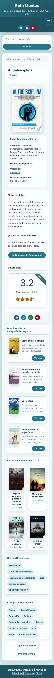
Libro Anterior (28, 645)
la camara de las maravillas (22, 578)
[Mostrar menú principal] (48, 21)
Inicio (9, 59)
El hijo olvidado (16, 542)
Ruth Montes (27, 5)
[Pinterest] (33, 28)
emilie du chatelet (17, 584)
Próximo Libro (25, 653)
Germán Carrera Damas (20, 571)
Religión (28, 616)
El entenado (15, 565)
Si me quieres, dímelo (33, 340)
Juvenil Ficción (28, 610)
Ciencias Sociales (28, 634)
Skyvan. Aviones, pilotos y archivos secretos (16, 499)
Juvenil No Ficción (18, 628)
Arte (34, 628)
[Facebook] (27, 28)
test (42, 578)
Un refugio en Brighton (37, 495)
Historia (39, 622)
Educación (14, 616)
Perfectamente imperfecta (30, 431)
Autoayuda (20, 59)
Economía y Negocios (19, 622)
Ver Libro (38, 358)
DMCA (39, 673)
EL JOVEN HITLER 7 (18, 590)
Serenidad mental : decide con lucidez (32, 371)
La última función (37, 542)
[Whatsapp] (30, 317)
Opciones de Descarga (27, 255)
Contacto (29, 673)
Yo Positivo (27, 400)
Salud (12, 634)
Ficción (12, 610)
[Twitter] (20, 28)
